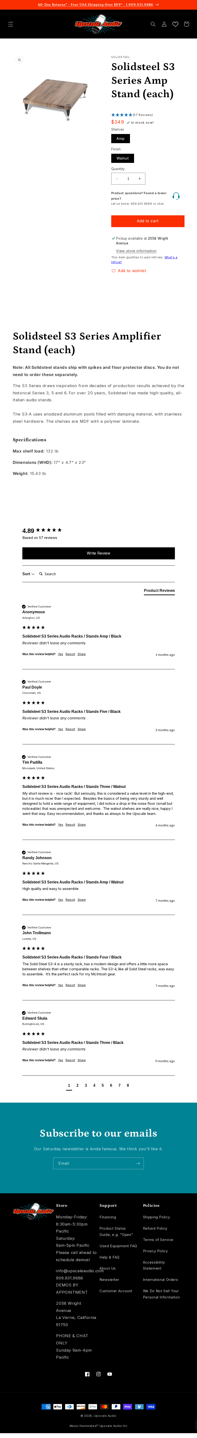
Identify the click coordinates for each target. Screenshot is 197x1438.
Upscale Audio (105, 1416)
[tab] (159, 591)
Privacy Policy (155, 1251)
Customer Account (115, 1291)
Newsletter (109, 1280)
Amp (121, 138)
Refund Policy (155, 1228)
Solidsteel (120, 57)
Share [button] (82, 654)
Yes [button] (60, 654)
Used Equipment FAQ (118, 1246)
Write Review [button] (98, 553)
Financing (107, 1217)
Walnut (123, 158)
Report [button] (70, 654)
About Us (107, 1268)
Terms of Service (158, 1240)
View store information (136, 251)
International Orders (160, 1280)
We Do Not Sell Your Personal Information (161, 1294)
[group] (98, 530)
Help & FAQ (109, 1257)
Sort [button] (26, 574)
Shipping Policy (156, 1217)
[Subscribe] (138, 1163)
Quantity (118, 169)
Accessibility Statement (154, 1265)
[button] (10, 24)
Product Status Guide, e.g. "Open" (116, 1231)
